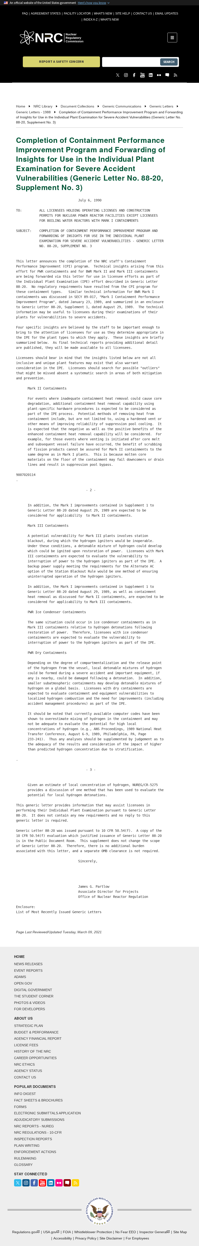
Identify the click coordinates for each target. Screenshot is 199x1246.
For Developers (29, 1009)
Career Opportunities (35, 1058)
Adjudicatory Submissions (39, 1120)
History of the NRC (32, 1051)
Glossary (23, 1165)
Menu (174, 37)
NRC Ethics (24, 1064)
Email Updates (166, 13)
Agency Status (28, 1071)
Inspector (153, 1232)
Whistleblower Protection (93, 1232)
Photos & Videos (29, 1003)
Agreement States (46, 13)
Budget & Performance (36, 1032)
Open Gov (23, 983)
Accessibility (62, 1238)
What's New (103, 13)
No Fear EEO (125, 1232)
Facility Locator (77, 13)
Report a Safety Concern (61, 61)
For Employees (137, 1238)
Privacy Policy (85, 1238)
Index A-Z (90, 19)
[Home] (93, 37)
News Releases (28, 964)
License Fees (26, 1045)
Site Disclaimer (111, 1238)
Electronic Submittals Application (47, 1113)
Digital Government (33, 990)
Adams (20, 977)
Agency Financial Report (38, 1038)
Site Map (180, 1232)
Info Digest (25, 1094)
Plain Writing (27, 1145)
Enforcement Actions (35, 1152)
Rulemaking (25, 1158)
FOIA (67, 1232)
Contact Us (142, 13)
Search (168, 62)
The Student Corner (33, 996)
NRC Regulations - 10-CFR (38, 1132)
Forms (20, 1107)
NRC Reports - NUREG (34, 1126)
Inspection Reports (33, 1139)
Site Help (122, 13)
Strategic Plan (28, 1026)
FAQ (25, 13)
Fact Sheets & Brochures (38, 1100)
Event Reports (28, 970)
